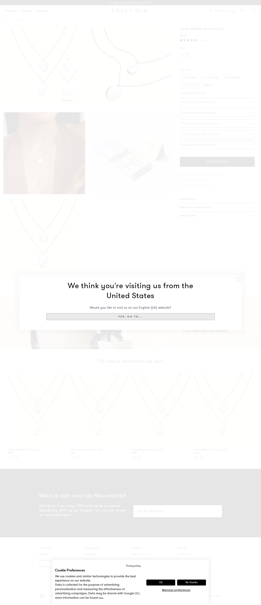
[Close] (239, 278)
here (101, 597)
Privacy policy (133, 565)
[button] (130, 316)
